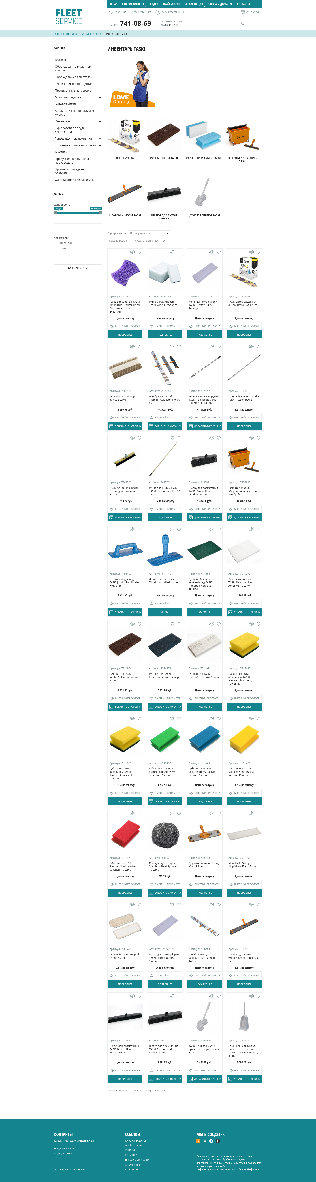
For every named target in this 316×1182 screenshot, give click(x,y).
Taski (99, 33)
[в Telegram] (211, 1141)
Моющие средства (68, 97)
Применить (79, 267)
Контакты (243, 4)
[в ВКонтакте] (205, 1141)
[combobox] (149, 233)
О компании (133, 1164)
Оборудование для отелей (73, 77)
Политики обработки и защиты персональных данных (220, 1161)
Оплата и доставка (220, 4)
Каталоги (131, 1155)
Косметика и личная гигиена (75, 145)
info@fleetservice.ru (65, 1148)
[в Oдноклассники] (198, 1141)
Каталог (86, 33)
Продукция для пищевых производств (72, 161)
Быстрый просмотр (127, 326)
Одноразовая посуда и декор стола (71, 130)
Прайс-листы (171, 4)
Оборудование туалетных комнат (73, 68)
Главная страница (65, 33)
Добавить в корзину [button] (128, 426)
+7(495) (130, 25)
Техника (60, 60)
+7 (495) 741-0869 (63, 1153)
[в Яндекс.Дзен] (218, 1141)
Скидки (153, 4)
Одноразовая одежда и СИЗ (74, 180)
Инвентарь (62, 121)
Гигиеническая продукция (73, 84)
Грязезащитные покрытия (73, 138)
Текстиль (61, 152)
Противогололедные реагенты (69, 171)
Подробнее (125, 334)
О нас (113, 4)
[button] (139, 252)
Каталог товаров (133, 4)
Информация (194, 4)
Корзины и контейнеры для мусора (74, 112)
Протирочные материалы (73, 91)
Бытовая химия (66, 104)
